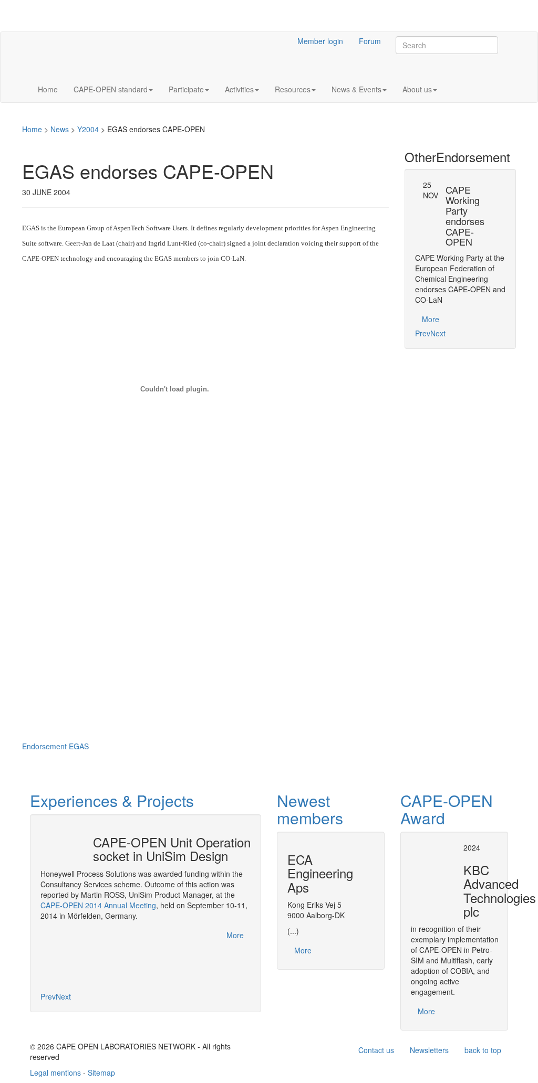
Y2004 (88, 129)
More (430, 319)
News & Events (356, 89)
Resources (293, 89)
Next (438, 333)
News (59, 129)
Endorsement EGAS (55, 746)
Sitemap (101, 1072)
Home (48, 89)
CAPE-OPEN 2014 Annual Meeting (98, 905)
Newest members (310, 809)
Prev (422, 333)
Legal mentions (55, 1072)
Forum (370, 41)
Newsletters (429, 1050)
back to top (482, 1050)
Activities (239, 89)
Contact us (376, 1050)
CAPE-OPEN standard (111, 89)
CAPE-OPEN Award (446, 809)
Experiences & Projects (112, 800)
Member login (320, 41)
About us (417, 89)
